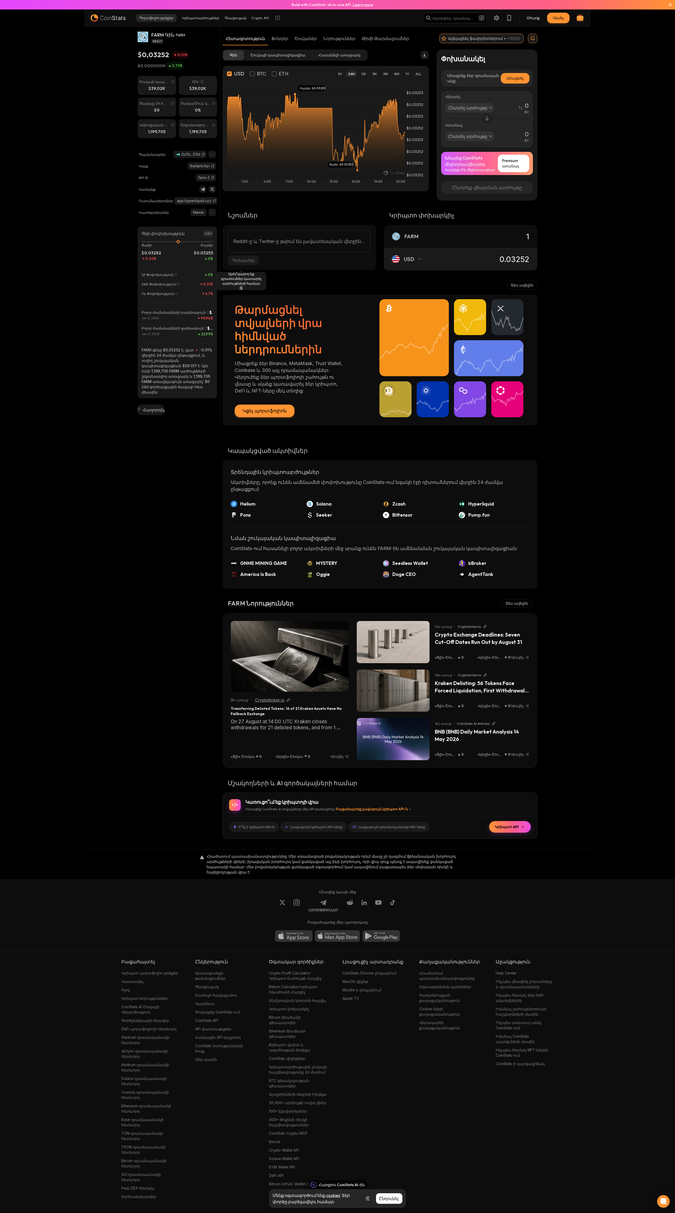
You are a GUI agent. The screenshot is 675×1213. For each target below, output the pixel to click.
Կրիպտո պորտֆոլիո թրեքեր (149, 973)
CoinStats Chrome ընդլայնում (369, 973)
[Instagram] (296, 905)
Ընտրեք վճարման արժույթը (487, 187)
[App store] (293, 936)
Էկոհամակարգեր (138, 1196)
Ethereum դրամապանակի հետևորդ (146, 1108)
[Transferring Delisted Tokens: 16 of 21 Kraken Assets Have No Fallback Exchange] (290, 656)
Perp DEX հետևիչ (138, 1188)
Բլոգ (125, 990)
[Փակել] (667, 5)
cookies (333, 1195)
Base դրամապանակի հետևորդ (142, 1122)
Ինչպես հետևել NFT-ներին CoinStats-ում (522, 1052)
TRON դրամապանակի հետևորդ (143, 1149)
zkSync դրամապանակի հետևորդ (144, 1054)
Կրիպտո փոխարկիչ (289, 1009)
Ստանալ (453, 125)
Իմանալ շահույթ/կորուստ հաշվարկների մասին (521, 1011)
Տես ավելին (522, 285)
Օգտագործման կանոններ (445, 986)
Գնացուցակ (207, 986)
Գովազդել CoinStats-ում (217, 1012)
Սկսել (558, 18)
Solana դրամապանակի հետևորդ (144, 1081)
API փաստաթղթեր (213, 1029)
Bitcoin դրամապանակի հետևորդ (144, 1163)
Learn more (363, 4)
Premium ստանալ (510, 163)
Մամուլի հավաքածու (216, 995)
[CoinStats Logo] (108, 18)
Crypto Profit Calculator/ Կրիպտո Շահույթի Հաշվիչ (295, 976)
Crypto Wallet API (284, 1150)
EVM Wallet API (282, 1167)
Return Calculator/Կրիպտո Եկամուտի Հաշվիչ (293, 989)
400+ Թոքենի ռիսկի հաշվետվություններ (289, 1122)
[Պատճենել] (203, 154)
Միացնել (515, 78)
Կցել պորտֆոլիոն (265, 411)
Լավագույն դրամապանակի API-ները (391, 827)
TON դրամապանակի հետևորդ (142, 1136)
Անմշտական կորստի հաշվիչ (297, 1000)
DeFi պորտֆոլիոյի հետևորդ (148, 1029)
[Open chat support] (663, 1201)
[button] (203, 154)
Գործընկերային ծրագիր (145, 1020)
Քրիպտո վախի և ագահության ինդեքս (289, 1047)
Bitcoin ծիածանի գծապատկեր (285, 1020)
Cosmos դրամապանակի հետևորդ (145, 1095)
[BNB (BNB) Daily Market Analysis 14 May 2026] (393, 739)
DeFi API (276, 1175)
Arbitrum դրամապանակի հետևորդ (145, 1067)
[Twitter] (212, 189)
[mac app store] (337, 936)
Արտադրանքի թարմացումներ (210, 976)
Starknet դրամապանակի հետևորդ (145, 1040)
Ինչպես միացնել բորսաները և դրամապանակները (524, 984)
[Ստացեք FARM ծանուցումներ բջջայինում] (532, 38)
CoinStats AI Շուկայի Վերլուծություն (140, 1009)
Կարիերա (205, 1003)
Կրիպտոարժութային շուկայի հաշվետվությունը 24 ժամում (298, 1069)
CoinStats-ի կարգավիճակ (520, 1063)
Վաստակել (132, 981)
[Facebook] (392, 905)
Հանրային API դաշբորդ (218, 1037)
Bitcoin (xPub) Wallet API (290, 1184)
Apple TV (351, 998)
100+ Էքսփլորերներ (288, 1111)
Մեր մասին (206, 1059)
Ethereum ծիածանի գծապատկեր (287, 1034)
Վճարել (452, 96)
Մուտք (533, 18)
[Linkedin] (364, 905)
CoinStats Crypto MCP (288, 1133)
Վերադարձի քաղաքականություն (439, 1025)
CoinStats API (206, 1020)
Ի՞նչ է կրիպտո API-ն (256, 827)
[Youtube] (378, 905)
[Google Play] (381, 936)
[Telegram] (202, 189)
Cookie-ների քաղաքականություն (439, 1011)
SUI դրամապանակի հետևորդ (141, 1177)
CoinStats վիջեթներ (287, 1058)
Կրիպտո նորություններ (144, 998)
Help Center (506, 973)
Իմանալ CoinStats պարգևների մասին (515, 1039)
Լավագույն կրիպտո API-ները (316, 827)
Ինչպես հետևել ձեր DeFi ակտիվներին (520, 998)
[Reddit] (350, 905)
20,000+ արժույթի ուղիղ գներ (297, 1102)
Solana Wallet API (284, 1158)
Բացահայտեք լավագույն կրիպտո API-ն (372, 809)
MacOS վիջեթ (355, 981)
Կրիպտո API (507, 826)
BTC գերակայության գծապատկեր (289, 1083)
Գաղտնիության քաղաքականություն (439, 998)
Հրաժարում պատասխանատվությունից (447, 976)
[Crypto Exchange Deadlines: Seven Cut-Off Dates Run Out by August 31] (393, 642)
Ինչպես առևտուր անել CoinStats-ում (518, 1025)
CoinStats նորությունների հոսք (219, 1048)
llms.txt (274, 1141)
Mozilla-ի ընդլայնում (362, 990)
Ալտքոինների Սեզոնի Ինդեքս (298, 1094)
